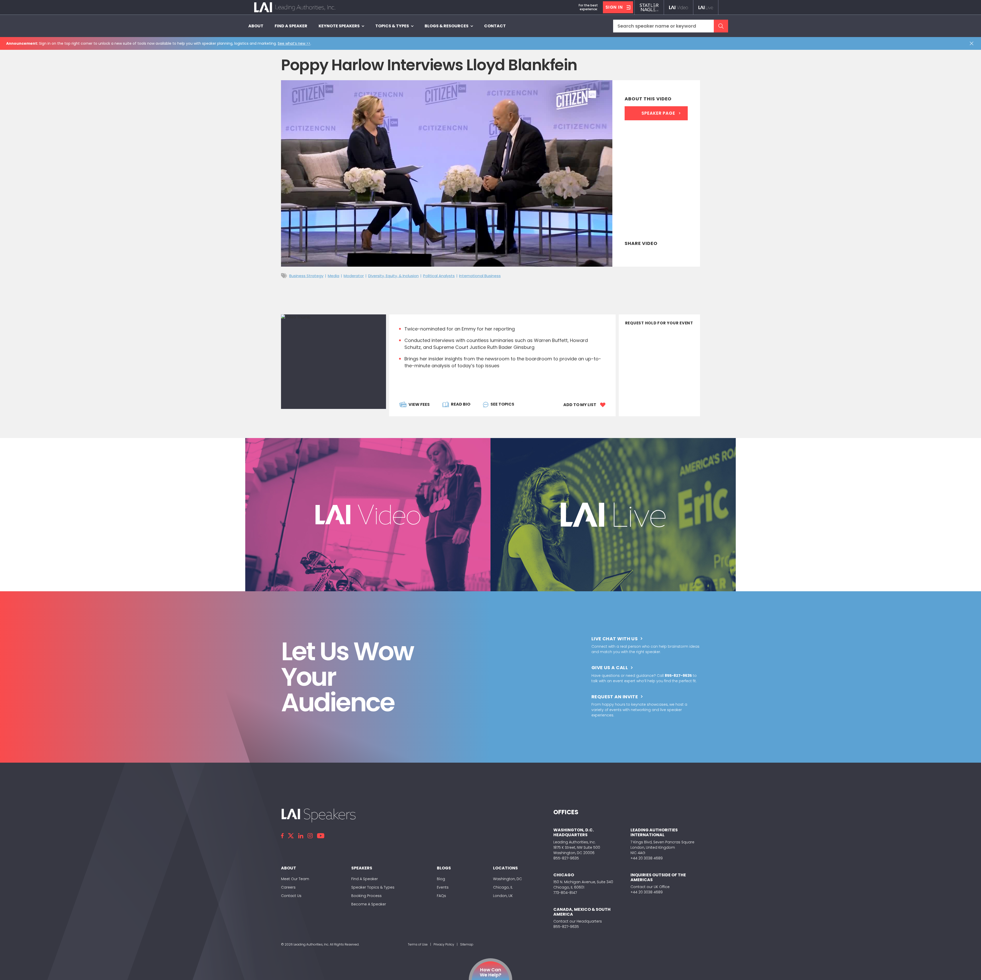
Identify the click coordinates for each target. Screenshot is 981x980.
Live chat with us (614, 638)
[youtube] (320, 835)
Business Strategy (306, 275)
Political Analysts (439, 275)
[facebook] (282, 835)
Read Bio (460, 404)
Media (333, 275)
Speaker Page (658, 113)
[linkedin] (300, 835)
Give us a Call (609, 667)
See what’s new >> (294, 43)
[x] (291, 835)
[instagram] (310, 835)
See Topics (502, 404)
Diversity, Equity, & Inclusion (393, 275)
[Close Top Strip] (972, 43)
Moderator (354, 275)
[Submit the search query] (721, 26)
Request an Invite (614, 696)
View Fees (419, 404)
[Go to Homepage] (294, 7)
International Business (480, 275)
